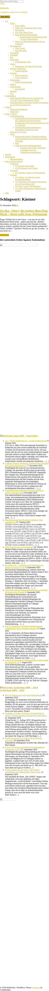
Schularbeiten (15, 87)
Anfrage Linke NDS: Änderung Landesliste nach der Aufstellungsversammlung (32, 150)
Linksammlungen (17, 116)
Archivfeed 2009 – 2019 (12, 690)
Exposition (14, 53)
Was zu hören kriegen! (14, 161)
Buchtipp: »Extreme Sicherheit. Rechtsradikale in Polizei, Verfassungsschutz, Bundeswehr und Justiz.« (26, 714)
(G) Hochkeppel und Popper (26, 168)
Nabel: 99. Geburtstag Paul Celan (28, 28)
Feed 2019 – (33, 436)
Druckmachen (15, 46)
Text (12, 93)
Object (12, 64)
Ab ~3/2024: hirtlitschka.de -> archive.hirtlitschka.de (26, 441)
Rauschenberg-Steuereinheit (26, 35)
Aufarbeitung (10, 96)
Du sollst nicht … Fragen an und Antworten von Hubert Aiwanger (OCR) (24, 566)
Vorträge (13, 175)
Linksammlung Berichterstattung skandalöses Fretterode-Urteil (28, 128)
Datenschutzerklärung (18, 109)
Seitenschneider (21, 71)
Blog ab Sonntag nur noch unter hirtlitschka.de (23, 695)
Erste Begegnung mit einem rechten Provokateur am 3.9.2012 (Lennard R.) (29, 104)
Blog (17, 143)
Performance (15, 80)
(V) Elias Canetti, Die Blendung (28, 186)
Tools (12, 134)
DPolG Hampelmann (23, 82)
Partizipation (10, 157)
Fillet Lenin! (20, 48)
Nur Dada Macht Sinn (24, 32)
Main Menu (5, 17)
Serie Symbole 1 (21, 75)
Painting (13, 73)
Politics (13, 84)
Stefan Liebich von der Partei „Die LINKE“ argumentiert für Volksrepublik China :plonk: (23, 771)
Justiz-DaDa (20, 26)
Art (6, 21)
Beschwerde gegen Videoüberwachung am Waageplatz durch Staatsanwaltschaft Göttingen (31, 138)
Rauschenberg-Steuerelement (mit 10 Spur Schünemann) (33, 38)
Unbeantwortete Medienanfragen (28, 146)
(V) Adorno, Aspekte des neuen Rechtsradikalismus (27, 178)
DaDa (12, 23)
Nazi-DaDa (19, 30)
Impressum (14, 112)
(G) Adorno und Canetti (24, 166)
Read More (4, 235)
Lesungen (14, 170)
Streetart (13, 91)
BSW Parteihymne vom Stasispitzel (19, 547)
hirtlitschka (4, 8)
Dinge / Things (11, 114)
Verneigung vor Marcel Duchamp (28, 66)
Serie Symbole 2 (21, 78)
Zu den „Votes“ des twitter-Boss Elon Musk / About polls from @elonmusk (24, 212)
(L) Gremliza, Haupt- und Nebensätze (30, 173)
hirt (17, 205)
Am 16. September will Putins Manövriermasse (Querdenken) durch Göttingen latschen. (23, 627)
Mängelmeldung (16, 159)
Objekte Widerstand (18, 69)
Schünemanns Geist (23, 62)
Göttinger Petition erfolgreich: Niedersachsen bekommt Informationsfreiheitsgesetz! (27, 464)
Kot (11, 57)
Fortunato (36, 987)
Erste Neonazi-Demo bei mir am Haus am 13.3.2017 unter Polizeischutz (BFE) (26, 99)
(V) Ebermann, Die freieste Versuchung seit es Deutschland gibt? (30, 183)
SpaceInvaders (21, 51)
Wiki (7, 193)
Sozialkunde (20, 89)
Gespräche (14, 164)
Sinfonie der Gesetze (18, 132)
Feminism (14, 55)
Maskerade (14, 60)
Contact (8, 107)
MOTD (8, 155)
